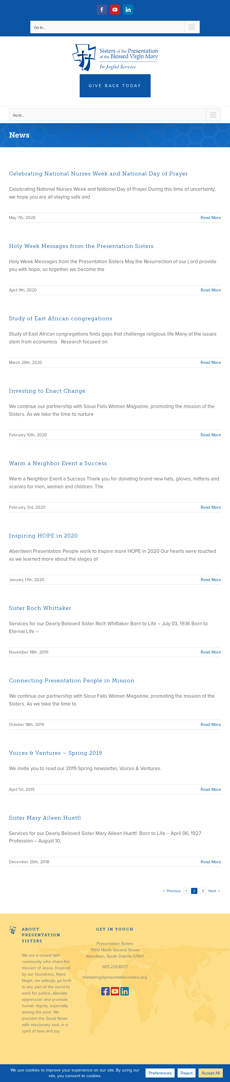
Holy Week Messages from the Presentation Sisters (81, 246)
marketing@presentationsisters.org (115, 977)
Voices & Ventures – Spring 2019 (55, 753)
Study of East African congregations (60, 318)
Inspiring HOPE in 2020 (43, 535)
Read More (211, 217)
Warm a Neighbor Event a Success (58, 463)
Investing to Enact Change (47, 391)
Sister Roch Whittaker (40, 608)
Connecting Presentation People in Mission (71, 680)
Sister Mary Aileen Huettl (45, 818)
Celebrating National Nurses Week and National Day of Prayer (98, 173)
